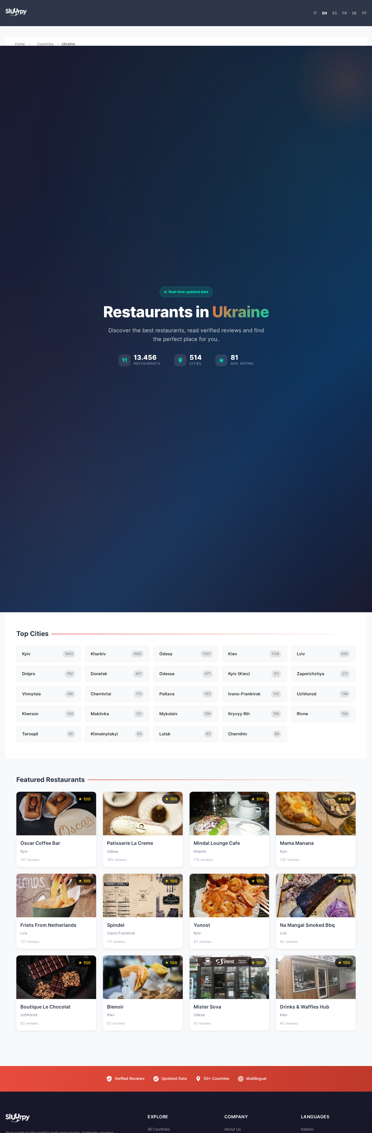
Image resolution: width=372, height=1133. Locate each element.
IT (315, 13)
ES (335, 13)
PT (364, 13)
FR (344, 13)
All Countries (159, 1129)
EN (324, 13)
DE (354, 13)
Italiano (307, 1129)
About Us (232, 1129)
